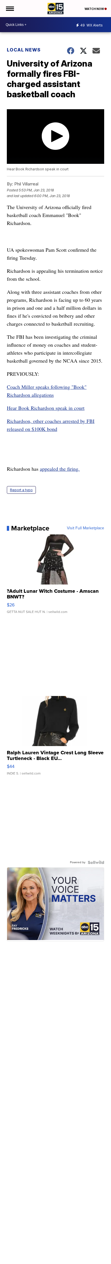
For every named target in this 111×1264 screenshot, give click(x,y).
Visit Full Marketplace (85, 528)
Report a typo (21, 490)
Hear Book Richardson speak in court (46, 407)
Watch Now (94, 9)
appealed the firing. (60, 468)
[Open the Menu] (9, 8)
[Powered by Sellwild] (96, 862)
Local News (24, 50)
